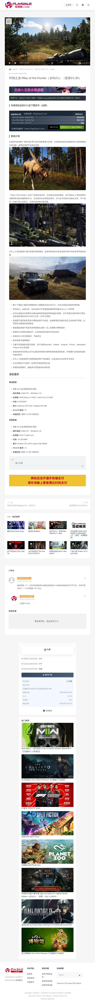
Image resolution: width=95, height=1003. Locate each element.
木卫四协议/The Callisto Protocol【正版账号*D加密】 (44, 780)
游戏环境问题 (47, 985)
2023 (12, 73)
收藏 (52, 69)
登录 (56, 621)
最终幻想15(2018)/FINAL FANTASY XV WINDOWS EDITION (47, 925)
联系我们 (19, 980)
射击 (17, 73)
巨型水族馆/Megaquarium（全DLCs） (21, 505)
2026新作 (31, 978)
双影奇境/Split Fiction (30, 837)
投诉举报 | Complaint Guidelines (52, 993)
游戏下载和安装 (47, 975)
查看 (70, 681)
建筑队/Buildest (34, 531)
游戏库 (29, 974)
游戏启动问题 (47, 981)
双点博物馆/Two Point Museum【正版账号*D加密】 (43, 953)
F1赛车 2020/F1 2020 (31, 808)
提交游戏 (28, 993)
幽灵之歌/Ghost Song (15, 531)
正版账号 (30, 982)
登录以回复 (85, 578)
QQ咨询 (48, 711)
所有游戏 (24, 73)
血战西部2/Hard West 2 (78, 505)
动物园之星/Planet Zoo (31, 865)
